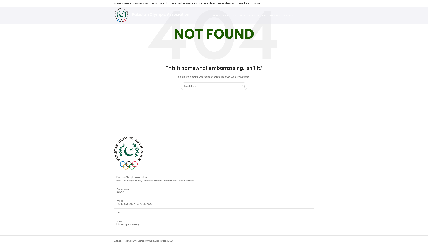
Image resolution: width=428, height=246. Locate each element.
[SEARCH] (243, 86)
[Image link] (128, 152)
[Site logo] (121, 15)
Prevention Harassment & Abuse (131, 3)
